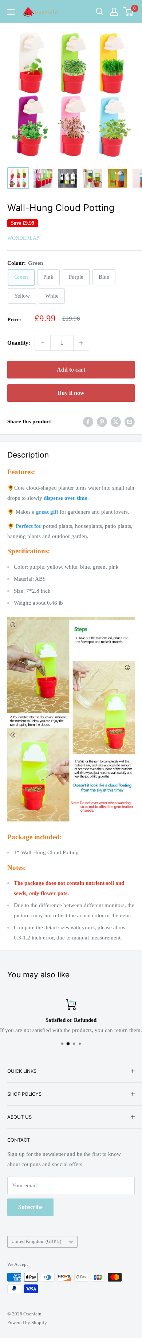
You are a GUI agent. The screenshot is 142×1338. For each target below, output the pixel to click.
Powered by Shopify (27, 1322)
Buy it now (71, 393)
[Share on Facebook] (88, 421)
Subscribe (30, 1207)
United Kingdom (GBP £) (36, 1241)
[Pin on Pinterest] (102, 421)
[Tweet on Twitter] (116, 421)
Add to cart (71, 369)
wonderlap (23, 238)
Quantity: (18, 343)
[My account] (114, 12)
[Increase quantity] (81, 342)
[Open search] (100, 12)
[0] (128, 11)
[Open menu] (11, 12)
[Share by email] (130, 421)
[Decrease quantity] (42, 342)
